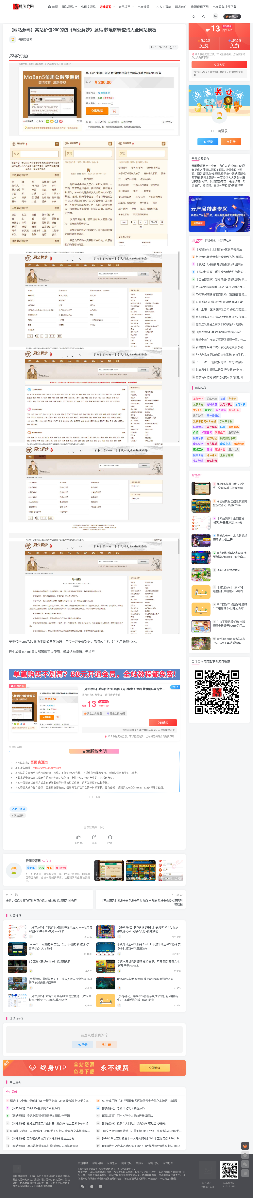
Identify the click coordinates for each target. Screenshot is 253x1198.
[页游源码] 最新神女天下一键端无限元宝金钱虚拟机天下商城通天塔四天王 (60, 981)
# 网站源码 (18, 815)
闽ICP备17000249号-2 (123, 1168)
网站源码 (68, 7)
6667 (33, 867)
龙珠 (222, 398)
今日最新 (11, 1092)
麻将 (195, 432)
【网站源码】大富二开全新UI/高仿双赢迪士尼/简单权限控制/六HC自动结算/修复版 (60, 998)
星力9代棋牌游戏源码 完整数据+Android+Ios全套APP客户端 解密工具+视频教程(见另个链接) (229, 558)
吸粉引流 (210, 240)
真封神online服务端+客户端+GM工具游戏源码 (228, 641)
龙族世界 (198, 404)
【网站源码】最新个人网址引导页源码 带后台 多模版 (133, 1123)
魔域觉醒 (239, 443)
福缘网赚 (98, 1163)
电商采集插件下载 (224, 7)
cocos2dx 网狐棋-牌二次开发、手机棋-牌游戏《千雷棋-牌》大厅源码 (60, 946)
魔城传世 (220, 449)
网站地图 (168, 1163)
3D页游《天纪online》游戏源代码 (49, 961)
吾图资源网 (25, 39)
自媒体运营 (224, 240)
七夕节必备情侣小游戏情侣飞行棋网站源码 (222, 257)
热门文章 (197, 240)
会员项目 (124, 7)
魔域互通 (198, 449)
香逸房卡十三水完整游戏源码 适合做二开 (229, 537)
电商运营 (143, 7)
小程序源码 (88, 7)
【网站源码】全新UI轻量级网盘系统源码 (35, 1108)
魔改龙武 (225, 443)
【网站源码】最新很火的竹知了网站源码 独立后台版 (42, 1138)
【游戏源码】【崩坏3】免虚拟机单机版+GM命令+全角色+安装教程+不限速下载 (228, 593)
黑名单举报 (226, 421)
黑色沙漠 (198, 415)
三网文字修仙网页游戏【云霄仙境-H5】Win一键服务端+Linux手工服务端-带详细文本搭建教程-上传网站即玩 (166, 1131)
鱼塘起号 (233, 432)
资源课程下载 (200, 7)
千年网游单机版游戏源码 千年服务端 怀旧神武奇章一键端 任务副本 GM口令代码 (229, 608)
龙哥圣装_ (226, 404)
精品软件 (181, 7)
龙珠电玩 (212, 398)
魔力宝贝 (233, 449)
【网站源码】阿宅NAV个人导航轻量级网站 (126, 1116)
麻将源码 (233, 427)
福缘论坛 (153, 1163)
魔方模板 (212, 443)
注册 (108, 1044)
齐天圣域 (221, 410)
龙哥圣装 (240, 404)
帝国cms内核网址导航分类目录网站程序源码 (223, 287)
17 (51, 867)
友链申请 (83, 1163)
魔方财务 (198, 443)
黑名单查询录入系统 (204, 421)
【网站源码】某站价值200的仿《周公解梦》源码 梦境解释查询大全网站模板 (82, 29)
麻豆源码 (198, 427)
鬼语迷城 (198, 460)
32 (42, 867)
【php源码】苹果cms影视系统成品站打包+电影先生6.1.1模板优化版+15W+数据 (147, 998)
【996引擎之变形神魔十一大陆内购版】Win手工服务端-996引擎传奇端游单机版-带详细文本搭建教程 (162, 1138)
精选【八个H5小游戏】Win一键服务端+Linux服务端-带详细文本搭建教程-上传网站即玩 (63, 1100)
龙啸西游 (212, 404)
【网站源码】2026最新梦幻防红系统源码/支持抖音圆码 (44, 1146)
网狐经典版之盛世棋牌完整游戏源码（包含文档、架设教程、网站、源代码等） (229, 505)
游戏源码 (197, 475)
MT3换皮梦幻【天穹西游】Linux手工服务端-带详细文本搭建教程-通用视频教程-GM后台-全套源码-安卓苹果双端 (79, 1131)
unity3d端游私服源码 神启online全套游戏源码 (145, 979)
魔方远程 (212, 438)
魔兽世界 (198, 455)
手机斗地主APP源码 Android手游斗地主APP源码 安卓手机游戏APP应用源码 (149, 946)
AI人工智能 (164, 7)
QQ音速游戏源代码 (228, 570)
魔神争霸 (198, 438)
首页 (54, 7)
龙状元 (232, 398)
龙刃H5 (197, 410)
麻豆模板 (212, 427)
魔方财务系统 (228, 438)
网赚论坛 (126, 1163)
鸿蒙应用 (220, 432)
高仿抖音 (212, 460)
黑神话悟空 (213, 415)
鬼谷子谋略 (226, 455)
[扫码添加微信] (245, 1164)
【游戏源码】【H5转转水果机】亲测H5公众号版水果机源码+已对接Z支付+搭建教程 (147, 929)
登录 (85, 1044)
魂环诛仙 (212, 455)
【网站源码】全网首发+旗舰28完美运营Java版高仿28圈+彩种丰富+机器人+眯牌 (60, 929)
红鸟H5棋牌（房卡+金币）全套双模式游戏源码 (228, 486)
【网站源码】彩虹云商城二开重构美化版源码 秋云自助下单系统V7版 (52, 1123)
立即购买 (162, 723)
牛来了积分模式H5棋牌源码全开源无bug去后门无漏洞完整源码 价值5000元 (228, 625)
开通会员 (234, 16)
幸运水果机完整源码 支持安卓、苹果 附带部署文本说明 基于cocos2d (148, 963)
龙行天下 (198, 398)
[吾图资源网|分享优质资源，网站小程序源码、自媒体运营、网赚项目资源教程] (23, 6)
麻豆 (222, 427)
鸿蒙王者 (207, 432)
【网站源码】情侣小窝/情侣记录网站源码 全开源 (40, 1116)
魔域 (209, 449)
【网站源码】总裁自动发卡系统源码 (122, 1108)
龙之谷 (208, 410)
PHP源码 (20, 809)
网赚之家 (112, 1163)
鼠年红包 (234, 410)
